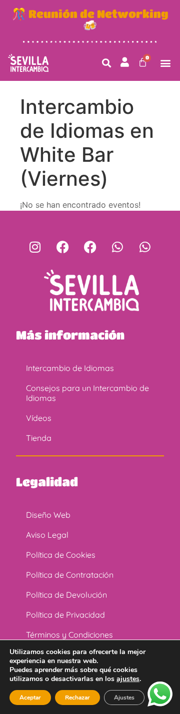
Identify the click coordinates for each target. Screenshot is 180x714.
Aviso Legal (47, 535)
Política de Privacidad (65, 615)
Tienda (39, 438)
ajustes (128, 679)
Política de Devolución (66, 595)
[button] (106, 62)
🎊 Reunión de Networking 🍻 (90, 19)
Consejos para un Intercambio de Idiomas (87, 393)
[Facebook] (62, 247)
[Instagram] (35, 247)
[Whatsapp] (117, 247)
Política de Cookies (61, 555)
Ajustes (124, 698)
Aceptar (30, 698)
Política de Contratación (70, 575)
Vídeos (39, 418)
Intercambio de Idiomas (70, 368)
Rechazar (77, 698)
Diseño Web (48, 515)
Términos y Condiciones (69, 635)
